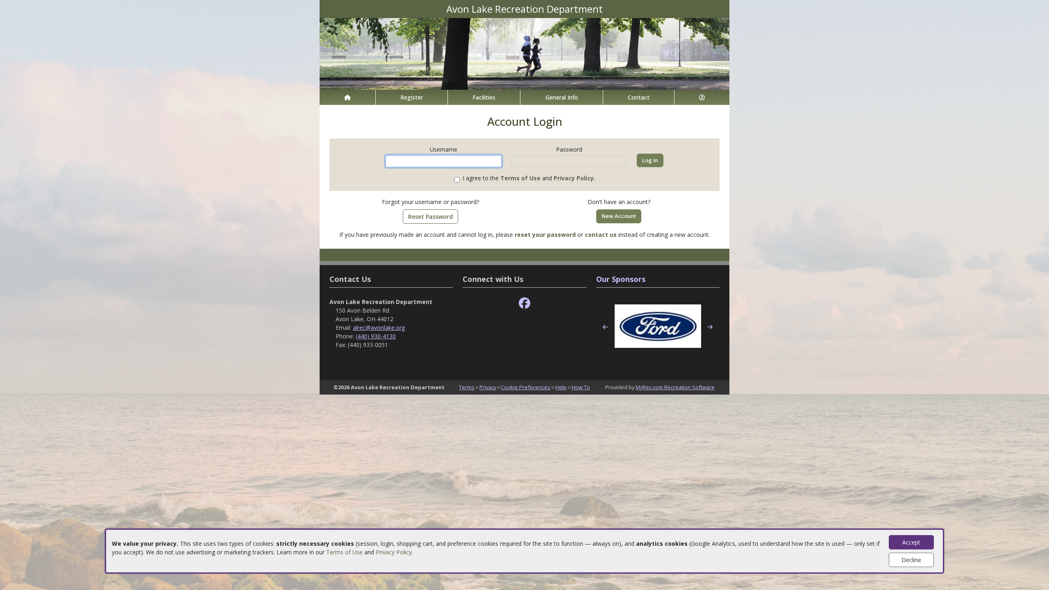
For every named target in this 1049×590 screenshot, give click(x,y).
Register (411, 97)
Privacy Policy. (574, 178)
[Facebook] (524, 303)
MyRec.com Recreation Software (675, 387)
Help (561, 387)
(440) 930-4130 (376, 336)
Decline (911, 560)
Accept (911, 542)
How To (581, 387)
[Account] (701, 97)
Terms (467, 387)
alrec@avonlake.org (379, 327)
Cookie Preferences (525, 387)
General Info (561, 97)
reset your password (545, 234)
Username (443, 149)
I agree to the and (529, 178)
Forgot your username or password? (430, 202)
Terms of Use (344, 552)
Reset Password (430, 216)
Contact (638, 97)
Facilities (483, 97)
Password (569, 149)
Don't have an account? (619, 202)
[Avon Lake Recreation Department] (524, 53)
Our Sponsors (620, 279)
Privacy (487, 387)
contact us (601, 234)
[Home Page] (347, 97)
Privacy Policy (394, 552)
